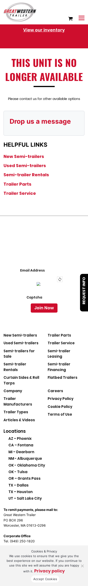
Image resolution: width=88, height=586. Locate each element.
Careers (55, 390)
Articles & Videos (19, 419)
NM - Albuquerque (25, 458)
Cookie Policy (60, 406)
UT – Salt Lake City (25, 498)
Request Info (84, 290)
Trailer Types (16, 412)
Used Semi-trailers (25, 166)
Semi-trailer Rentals (26, 175)
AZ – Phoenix (20, 438)
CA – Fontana (20, 445)
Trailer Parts (17, 184)
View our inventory (44, 30)
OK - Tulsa (17, 471)
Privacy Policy (60, 398)
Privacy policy (49, 571)
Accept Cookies (45, 579)
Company (13, 390)
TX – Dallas (18, 485)
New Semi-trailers (24, 156)
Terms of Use (60, 414)
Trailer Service (20, 193)
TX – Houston (20, 491)
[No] (82, 565)
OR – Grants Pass (24, 478)
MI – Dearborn (21, 451)
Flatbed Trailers (62, 377)
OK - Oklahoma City (26, 465)
